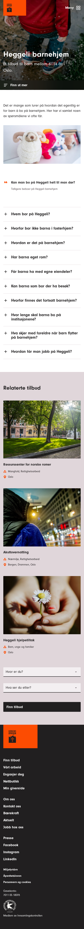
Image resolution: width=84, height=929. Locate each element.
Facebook (10, 845)
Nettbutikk (11, 781)
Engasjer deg (13, 774)
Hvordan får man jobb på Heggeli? (41, 351)
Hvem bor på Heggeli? (30, 214)
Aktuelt (8, 820)
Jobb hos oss (13, 827)
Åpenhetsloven (12, 875)
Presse (8, 838)
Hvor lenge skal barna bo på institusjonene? (36, 317)
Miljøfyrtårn (10, 869)
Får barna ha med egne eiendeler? (41, 271)
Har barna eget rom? (29, 257)
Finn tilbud (14, 707)
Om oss (9, 799)
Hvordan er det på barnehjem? (38, 243)
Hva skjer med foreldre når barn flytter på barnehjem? (44, 335)
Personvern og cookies (17, 882)
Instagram (11, 852)
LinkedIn (10, 859)
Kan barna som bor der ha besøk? (40, 286)
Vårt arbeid (12, 767)
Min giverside (14, 788)
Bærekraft (11, 813)
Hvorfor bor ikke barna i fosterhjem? (42, 228)
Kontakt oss (12, 806)
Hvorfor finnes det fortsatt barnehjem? (44, 300)
